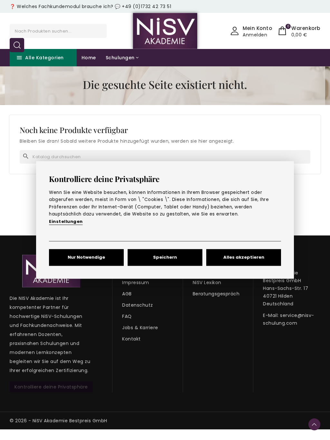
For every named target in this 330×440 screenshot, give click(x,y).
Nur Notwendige (86, 257)
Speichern (165, 257)
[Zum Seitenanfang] (314, 424)
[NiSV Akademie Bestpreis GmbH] (165, 31)
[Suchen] (17, 45)
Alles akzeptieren (243, 257)
